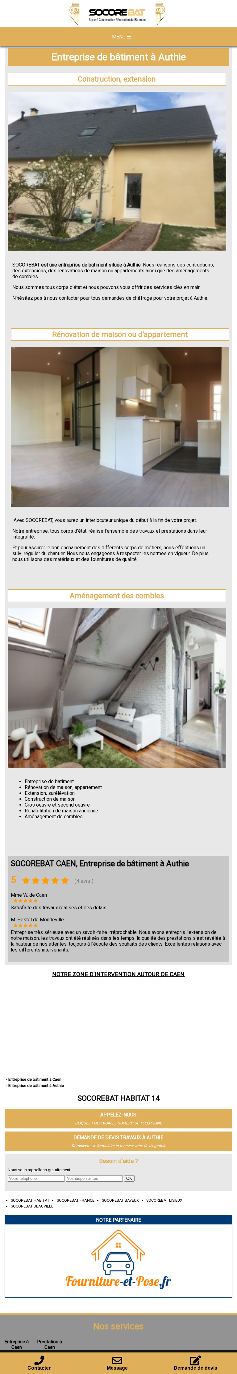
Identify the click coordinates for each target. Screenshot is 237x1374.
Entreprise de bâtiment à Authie (118, 57)
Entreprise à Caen (17, 1344)
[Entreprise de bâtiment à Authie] (118, 14)
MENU (119, 37)
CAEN (177, 974)
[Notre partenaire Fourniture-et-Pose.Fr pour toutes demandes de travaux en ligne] (118, 1294)
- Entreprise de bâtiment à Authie (35, 1085)
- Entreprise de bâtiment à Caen (33, 1079)
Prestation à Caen (49, 1344)
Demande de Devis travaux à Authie (118, 1137)
